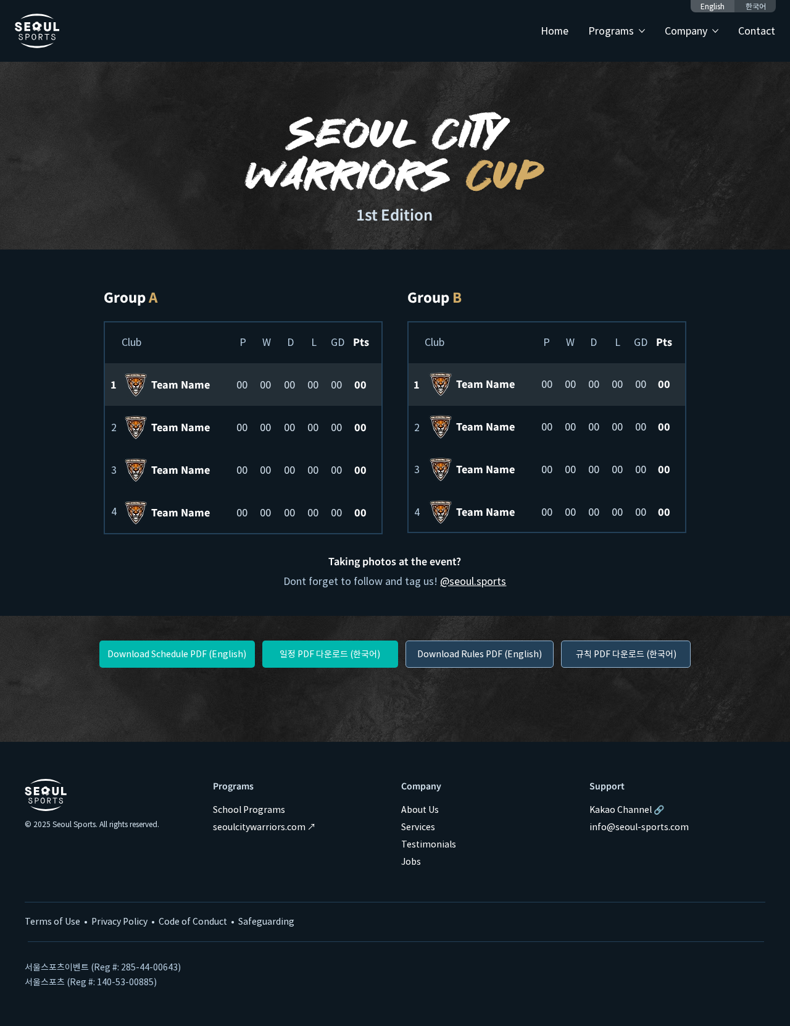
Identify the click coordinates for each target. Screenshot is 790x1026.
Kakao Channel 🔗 (626, 809)
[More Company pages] (715, 31)
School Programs (249, 809)
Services (418, 826)
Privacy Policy (119, 921)
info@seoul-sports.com (639, 826)
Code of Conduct (193, 921)
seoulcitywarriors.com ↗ (264, 826)
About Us (420, 809)
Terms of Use (52, 921)
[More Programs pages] (642, 31)
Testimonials (428, 844)
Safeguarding (266, 921)
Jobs (411, 861)
